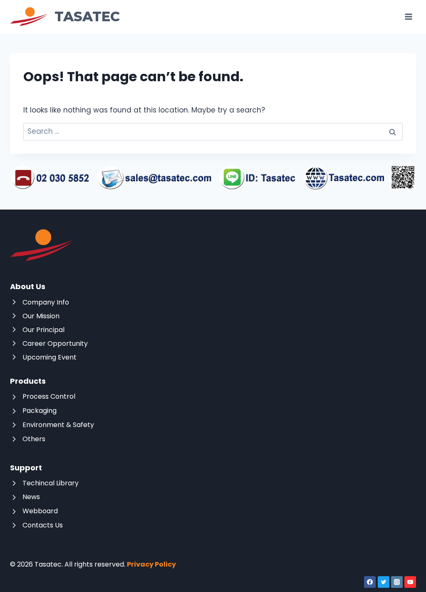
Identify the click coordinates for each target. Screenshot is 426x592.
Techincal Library (50, 483)
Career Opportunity (55, 343)
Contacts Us (42, 525)
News (31, 497)
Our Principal (43, 330)
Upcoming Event (49, 357)
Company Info (45, 302)
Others (33, 439)
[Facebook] (370, 582)
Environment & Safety (58, 425)
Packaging (39, 410)
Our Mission (40, 316)
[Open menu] (408, 16)
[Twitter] (383, 582)
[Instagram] (397, 582)
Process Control (48, 396)
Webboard (40, 511)
